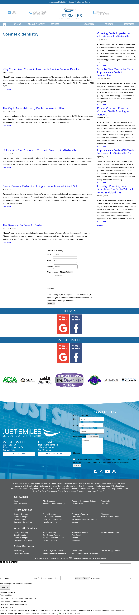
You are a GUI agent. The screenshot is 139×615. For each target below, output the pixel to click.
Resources (129, 24)
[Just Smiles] (69, 13)
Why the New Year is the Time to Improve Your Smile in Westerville (116, 72)
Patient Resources (24, 546)
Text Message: (94, 578)
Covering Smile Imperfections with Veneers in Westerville (115, 35)
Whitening (105, 514)
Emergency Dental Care (23, 522)
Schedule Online (19, 454)
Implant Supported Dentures (53, 537)
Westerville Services (25, 528)
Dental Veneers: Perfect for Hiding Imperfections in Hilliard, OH (40, 186)
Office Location (53, 272)
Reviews (109, 24)
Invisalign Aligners (50, 522)
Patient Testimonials (21, 553)
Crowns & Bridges (21, 516)
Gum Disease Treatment (52, 516)
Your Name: (5, 578)
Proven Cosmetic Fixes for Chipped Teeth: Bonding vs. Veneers (113, 111)
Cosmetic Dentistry (21, 514)
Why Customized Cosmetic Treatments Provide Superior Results (41, 69)
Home (4, 24)
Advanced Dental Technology (54, 503)
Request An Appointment (110, 550)
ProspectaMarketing (98, 558)
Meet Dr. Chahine (20, 503)
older (100, 225)
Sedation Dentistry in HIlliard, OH (84, 519)
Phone (50, 266)
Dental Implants (20, 519)
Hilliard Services (23, 510)
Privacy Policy (77, 503)
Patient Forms (77, 550)
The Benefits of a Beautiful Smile (22, 225)
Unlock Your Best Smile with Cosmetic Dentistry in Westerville (39, 150)
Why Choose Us (49, 501)
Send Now (51, 303)
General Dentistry (49, 514)
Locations (89, 24)
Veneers (75, 522)
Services (55, 24)
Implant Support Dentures (52, 519)
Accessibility (105, 501)
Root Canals (76, 516)
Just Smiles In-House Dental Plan (85, 553)
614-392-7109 (9, 450)
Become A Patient (36, 24)
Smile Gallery (19, 550)
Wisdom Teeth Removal (110, 516)
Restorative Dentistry (80, 514)
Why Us (17, 24)
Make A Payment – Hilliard (53, 550)
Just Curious (21, 496)
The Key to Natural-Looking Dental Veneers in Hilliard (34, 108)
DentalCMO (64, 558)
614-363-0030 (44, 450)
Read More (101, 65)
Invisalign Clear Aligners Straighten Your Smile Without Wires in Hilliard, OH (115, 189)
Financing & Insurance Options (84, 501)
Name (49, 254)
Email (49, 260)
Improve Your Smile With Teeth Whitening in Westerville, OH (115, 152)
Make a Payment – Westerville (54, 553)
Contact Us (105, 503)
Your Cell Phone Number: (44, 578)
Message (51, 288)
